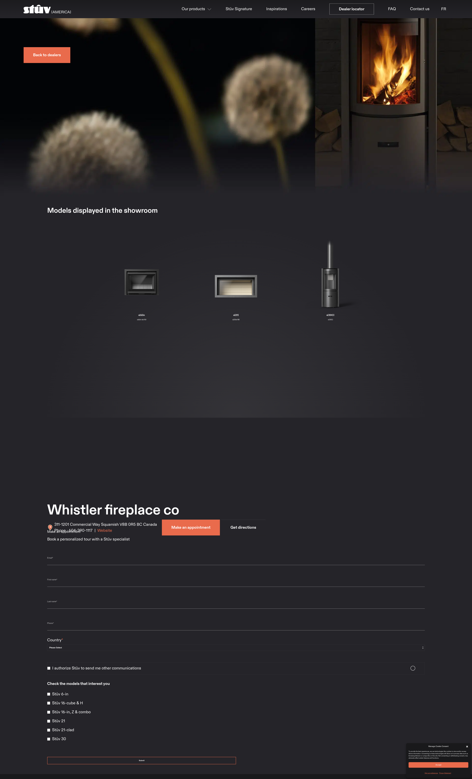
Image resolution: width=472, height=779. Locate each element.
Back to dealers (47, 55)
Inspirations (276, 20)
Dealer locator (351, 21)
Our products (193, 20)
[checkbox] (236, 717)
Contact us (419, 20)
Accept (438, 765)
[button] (467, 746)
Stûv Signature (239, 20)
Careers (308, 20)
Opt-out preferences (431, 773)
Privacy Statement (445, 773)
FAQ (392, 20)
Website (104, 530)
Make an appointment (190, 527)
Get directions (243, 527)
